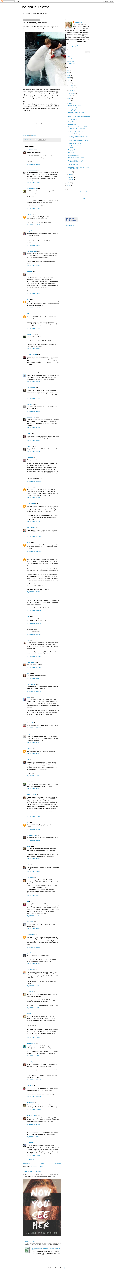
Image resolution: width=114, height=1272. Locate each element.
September (71, 93)
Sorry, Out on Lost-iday (74, 122)
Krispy (28, 697)
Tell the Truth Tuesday (74, 119)
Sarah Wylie (30, 1143)
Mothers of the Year (73, 155)
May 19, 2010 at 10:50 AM (34, 623)
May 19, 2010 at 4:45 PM (33, 829)
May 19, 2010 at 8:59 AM (33, 367)
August (71, 95)
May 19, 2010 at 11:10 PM (34, 1080)
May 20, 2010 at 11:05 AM (34, 1137)
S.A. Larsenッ (31, 149)
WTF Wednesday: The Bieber (76, 131)
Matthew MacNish (32, 188)
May (70, 103)
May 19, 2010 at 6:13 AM (33, 164)
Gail (28, 901)
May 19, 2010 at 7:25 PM (33, 928)
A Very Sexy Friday (73, 110)
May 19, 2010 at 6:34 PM (33, 916)
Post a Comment (29, 1159)
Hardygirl (29, 271)
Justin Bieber (33, 135)
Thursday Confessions (30, 1241)
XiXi (28, 759)
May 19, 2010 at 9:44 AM (33, 440)
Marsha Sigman (31, 835)
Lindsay (29, 433)
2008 (68, 185)
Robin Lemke (30, 662)
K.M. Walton (30, 969)
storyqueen (30, 404)
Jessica (28, 781)
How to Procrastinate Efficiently (76, 157)
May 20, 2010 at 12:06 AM (34, 1109)
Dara (28, 598)
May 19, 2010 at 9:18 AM (33, 411)
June (70, 100)
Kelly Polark (30, 877)
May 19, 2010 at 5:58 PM (33, 871)
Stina (28, 299)
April (70, 172)
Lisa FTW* (71, 152)
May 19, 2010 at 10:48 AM (34, 610)
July (70, 98)
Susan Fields (30, 1102)
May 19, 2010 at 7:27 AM (33, 208)
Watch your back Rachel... (75, 143)
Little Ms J (30, 457)
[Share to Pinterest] (45, 140)
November (71, 88)
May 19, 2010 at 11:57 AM (34, 667)
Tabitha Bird (30, 934)
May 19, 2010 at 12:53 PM (34, 728)
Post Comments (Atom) (36, 1166)
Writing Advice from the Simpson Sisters (79, 116)
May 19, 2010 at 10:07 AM (34, 451)
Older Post (58, 1163)
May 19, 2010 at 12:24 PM (34, 678)
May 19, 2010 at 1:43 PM (33, 742)
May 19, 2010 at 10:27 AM (34, 536)
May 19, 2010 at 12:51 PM (34, 717)
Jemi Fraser (30, 921)
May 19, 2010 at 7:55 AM (33, 265)
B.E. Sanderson (31, 387)
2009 (68, 183)
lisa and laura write (35, 7)
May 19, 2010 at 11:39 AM (34, 656)
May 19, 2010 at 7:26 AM (33, 182)
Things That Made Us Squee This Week (78, 140)
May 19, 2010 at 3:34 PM (33, 788)
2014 (68, 72)
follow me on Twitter (84, 192)
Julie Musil (30, 1086)
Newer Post (26, 1163)
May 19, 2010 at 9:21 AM (33, 427)
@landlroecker (70, 61)
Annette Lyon (30, 1062)
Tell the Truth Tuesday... (74, 164)
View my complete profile (72, 46)
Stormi (28, 542)
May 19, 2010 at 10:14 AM (34, 481)
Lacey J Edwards (32, 231)
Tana (28, 822)
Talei (28, 864)
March (70, 174)
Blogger (64, 1268)
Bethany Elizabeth (32, 354)
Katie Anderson (31, 417)
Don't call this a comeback (32, 1171)
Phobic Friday (72, 124)
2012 (68, 78)
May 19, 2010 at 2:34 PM (33, 753)
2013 (68, 75)
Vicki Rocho (30, 991)
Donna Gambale (31, 794)
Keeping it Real (72, 150)
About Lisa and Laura (72, 63)
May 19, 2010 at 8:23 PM (33, 947)
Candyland (30, 446)
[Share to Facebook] (43, 140)
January (71, 179)
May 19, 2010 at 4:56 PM (33, 840)
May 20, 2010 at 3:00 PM (33, 1155)
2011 (68, 80)
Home (42, 1163)
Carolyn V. (30, 723)
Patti (28, 640)
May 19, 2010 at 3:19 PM (33, 775)
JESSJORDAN (31, 1043)
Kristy (28, 673)
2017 (68, 70)
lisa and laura (78, 22)
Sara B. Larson (31, 527)
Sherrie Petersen (31, 1115)
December (71, 85)
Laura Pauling (31, 684)
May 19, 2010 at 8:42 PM (33, 985)
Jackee (28, 846)
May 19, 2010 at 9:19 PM (33, 1037)
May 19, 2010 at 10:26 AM (34, 521)
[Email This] (38, 140)
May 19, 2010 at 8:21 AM (33, 328)
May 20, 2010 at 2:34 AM (33, 1124)
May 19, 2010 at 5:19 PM (33, 858)
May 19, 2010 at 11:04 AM (34, 634)
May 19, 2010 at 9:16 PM (33, 1008)
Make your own (86, 198)
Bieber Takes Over (26, 135)
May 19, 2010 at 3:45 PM (33, 816)
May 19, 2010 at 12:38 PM (34, 691)
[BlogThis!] (40, 140)
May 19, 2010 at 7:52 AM (33, 245)
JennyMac (30, 734)
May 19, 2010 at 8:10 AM (33, 308)
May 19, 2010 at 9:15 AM (33, 398)
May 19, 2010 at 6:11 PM (33, 895)
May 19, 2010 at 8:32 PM (33, 963)
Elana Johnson (31, 503)
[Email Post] (35, 139)
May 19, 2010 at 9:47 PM (33, 1056)
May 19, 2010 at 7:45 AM (33, 225)
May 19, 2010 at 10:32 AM (34, 592)
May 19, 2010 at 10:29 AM (34, 551)
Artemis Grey (30, 334)
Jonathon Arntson (32, 373)
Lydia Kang (30, 953)
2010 (68, 83)
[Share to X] (41, 140)
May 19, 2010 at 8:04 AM (33, 293)
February (71, 177)
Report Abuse (69, 226)
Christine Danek (31, 170)
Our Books (69, 59)
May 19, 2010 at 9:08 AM (33, 381)
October (71, 90)
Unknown (29, 214)
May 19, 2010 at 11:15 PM (34, 1096)
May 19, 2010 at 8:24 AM (33, 348)
